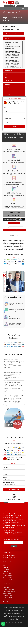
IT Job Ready (6, 587)
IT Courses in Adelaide (9, 525)
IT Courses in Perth (8, 529)
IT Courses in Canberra (9, 532)
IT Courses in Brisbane (9, 522)
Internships (6, 569)
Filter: (6, 227)
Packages (5, 567)
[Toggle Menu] (23, 8)
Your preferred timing (8, 482)
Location (5, 477)
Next (17, 235)
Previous (12, 235)
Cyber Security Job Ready (9, 591)
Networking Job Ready (8, 589)
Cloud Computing (7, 595)
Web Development (7, 599)
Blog (4, 565)
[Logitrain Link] (11, 4)
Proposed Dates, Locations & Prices (15, 33)
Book (17, 5)
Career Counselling (7, 577)
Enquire (6, 5)
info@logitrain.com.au (14, 557)
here (23, 613)
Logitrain (5, 11)
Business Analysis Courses (19, 11)
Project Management (8, 601)
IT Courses (10, 11)
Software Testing (7, 593)
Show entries (14, 225)
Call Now (22, 5)
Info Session (12, 5)
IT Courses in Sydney (9, 519)
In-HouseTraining (7, 575)
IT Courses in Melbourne (10, 515)
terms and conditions (12, 246)
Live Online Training (8, 579)
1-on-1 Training (7, 573)
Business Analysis (7, 597)
